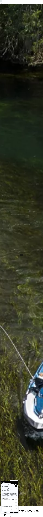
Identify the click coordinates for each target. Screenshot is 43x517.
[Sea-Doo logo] (5, 1)
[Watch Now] (21, 255)
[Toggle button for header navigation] (1, 1)
